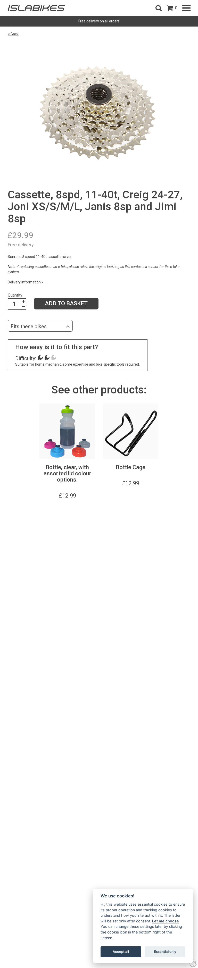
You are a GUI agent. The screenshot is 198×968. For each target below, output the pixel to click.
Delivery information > (26, 282)
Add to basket (66, 303)
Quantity (15, 295)
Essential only (165, 951)
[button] (158, 8)
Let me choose (165, 921)
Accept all (121, 951)
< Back (13, 34)
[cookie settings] (193, 963)
